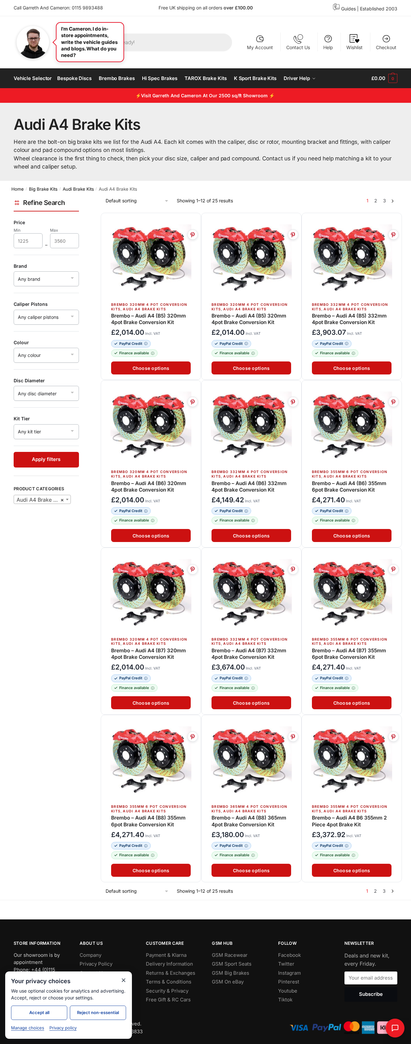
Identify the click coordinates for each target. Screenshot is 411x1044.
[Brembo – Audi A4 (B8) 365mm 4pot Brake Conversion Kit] (251, 760)
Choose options (151, 368)
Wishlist (354, 47)
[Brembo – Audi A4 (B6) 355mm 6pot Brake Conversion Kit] (351, 425)
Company (90, 955)
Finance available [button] (134, 353)
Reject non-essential (98, 1012)
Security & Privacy (167, 991)
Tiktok (285, 1000)
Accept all (39, 1012)
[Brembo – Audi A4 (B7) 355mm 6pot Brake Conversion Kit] (351, 592)
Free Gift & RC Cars (168, 1000)
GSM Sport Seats (231, 964)
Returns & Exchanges (170, 973)
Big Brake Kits (43, 189)
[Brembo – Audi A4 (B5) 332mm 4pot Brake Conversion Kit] (351, 258)
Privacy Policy (96, 964)
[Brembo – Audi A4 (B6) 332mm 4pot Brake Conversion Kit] (251, 425)
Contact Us (298, 47)
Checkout (386, 47)
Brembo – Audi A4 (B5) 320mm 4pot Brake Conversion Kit (148, 319)
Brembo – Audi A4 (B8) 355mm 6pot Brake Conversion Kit (148, 821)
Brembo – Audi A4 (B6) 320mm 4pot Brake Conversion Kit (148, 486)
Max (58, 230)
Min (22, 230)
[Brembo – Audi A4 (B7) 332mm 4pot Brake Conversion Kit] (251, 592)
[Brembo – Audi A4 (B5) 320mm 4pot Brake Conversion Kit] (150, 258)
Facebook (289, 955)
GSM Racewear (230, 955)
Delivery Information (169, 964)
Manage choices (27, 1027)
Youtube (287, 991)
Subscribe (371, 994)
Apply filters (46, 459)
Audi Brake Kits (78, 189)
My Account (260, 47)
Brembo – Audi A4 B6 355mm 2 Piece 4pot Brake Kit (349, 821)
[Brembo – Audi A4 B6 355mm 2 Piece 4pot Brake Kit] (351, 760)
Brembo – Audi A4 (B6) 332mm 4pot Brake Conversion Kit (249, 486)
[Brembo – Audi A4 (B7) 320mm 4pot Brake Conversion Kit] (150, 592)
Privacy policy (63, 1027)
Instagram (289, 973)
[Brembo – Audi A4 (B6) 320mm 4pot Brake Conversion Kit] (150, 425)
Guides (348, 8)
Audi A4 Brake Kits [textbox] (40, 499)
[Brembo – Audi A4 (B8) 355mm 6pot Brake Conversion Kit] (150, 760)
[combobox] (42, 499)
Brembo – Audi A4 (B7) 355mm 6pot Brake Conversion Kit (349, 653)
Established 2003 (378, 8)
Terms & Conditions (168, 982)
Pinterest (288, 982)
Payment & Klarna (166, 955)
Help (328, 47)
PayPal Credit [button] (130, 343)
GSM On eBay (228, 982)
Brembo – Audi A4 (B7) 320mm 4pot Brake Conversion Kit (148, 653)
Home (17, 189)
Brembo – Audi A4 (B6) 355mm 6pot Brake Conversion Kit (349, 486)
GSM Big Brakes (230, 973)
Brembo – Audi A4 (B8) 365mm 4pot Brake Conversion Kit (249, 821)
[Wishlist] (193, 221)
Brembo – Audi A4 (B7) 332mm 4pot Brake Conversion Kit (249, 653)
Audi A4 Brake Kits (144, 309)
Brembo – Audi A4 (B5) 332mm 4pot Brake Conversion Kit (349, 319)
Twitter (286, 964)
